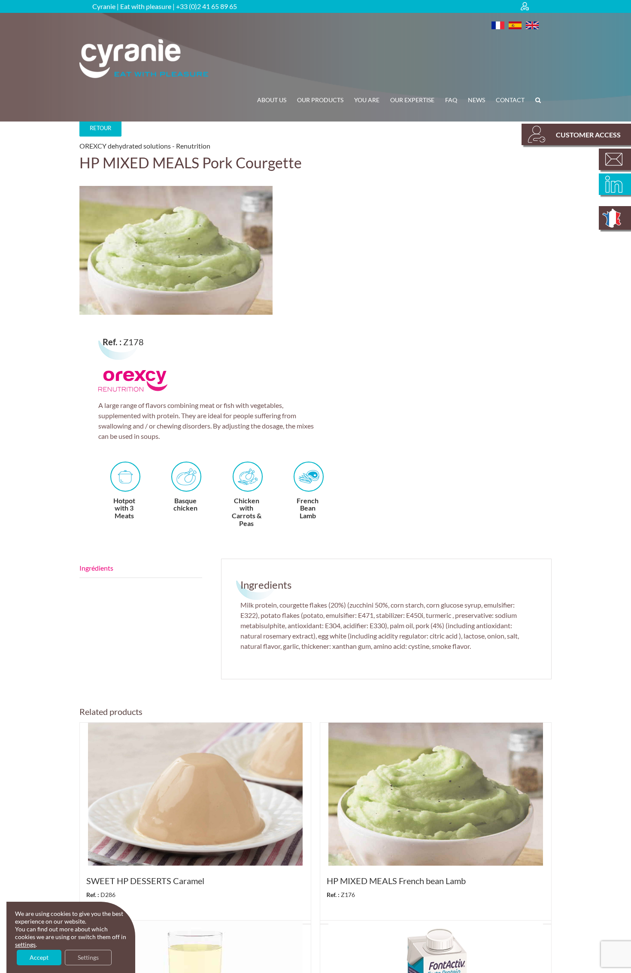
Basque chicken (185, 504)
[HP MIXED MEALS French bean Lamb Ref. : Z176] (435, 794)
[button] (538, 100)
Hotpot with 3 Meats (124, 508)
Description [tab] (140, 568)
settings (25, 944)
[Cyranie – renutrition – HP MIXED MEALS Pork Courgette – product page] (192, 250)
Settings (88, 957)
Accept (39, 957)
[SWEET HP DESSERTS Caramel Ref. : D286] (195, 794)
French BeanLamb (308, 508)
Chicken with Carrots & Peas (246, 511)
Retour (100, 128)
